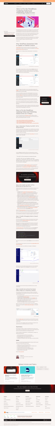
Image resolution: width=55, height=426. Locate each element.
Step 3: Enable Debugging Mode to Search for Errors (24, 122)
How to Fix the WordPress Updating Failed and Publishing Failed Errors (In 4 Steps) (9, 34)
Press (46, 406)
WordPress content (28, 115)
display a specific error (27, 164)
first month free (21, 351)
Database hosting (41, 412)
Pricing (5, 398)
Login (44, 3)
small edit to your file (24, 205)
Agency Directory (28, 404)
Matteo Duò (17, 14)
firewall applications (22, 210)
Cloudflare (24, 191)
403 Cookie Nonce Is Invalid (26, 166)
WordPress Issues (19, 6)
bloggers (17, 90)
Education (17, 401)
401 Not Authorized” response (31, 165)
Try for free (48, 3)
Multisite (17, 409)
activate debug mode (20, 227)
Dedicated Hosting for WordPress (9, 406)
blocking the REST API (30, 191)
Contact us (46, 401)
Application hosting (34, 412)
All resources (38, 406)
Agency (17, 398)
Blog (36, 398)
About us (46, 398)
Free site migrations (28, 398)
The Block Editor (18, 47)
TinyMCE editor (21, 319)
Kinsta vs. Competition (39, 404)
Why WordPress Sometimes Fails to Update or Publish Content (9, 32)
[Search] (42, 3)
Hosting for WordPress (7, 399)
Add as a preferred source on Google (30, 14)
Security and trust (47, 404)
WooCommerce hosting (19, 404)
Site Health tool (32, 133)
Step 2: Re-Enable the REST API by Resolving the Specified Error (26, 121)
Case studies (38, 399)
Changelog (37, 401)
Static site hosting (47, 412)
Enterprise (17, 399)
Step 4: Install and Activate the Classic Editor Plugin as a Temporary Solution (28, 123)
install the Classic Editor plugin (29, 304)
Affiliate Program (28, 399)
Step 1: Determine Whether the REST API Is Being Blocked (25, 120)
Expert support (28, 401)
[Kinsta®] (6, 3)
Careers (46, 399)
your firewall (23, 192)
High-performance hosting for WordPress (10, 376)
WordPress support (26, 296)
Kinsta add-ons (6, 404)
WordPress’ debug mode (26, 220)
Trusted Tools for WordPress (30, 406)
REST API (21, 95)
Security (5, 401)
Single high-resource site (19, 406)
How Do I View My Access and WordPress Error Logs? (26, 376)
